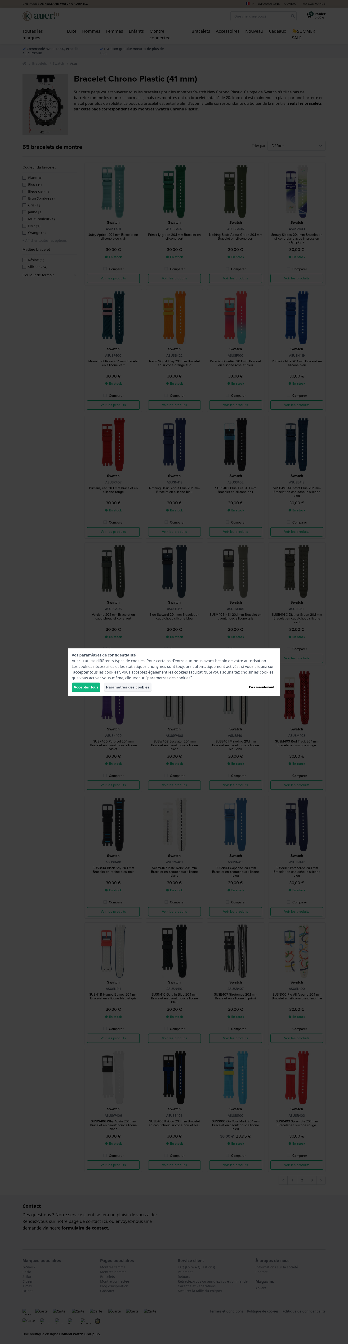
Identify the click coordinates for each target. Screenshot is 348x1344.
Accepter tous (86, 687)
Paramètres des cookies (128, 687)
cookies (138, 660)
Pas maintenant (261, 687)
